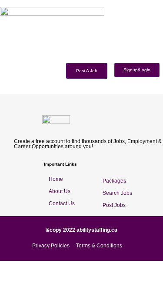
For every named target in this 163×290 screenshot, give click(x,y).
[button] (159, 58)
